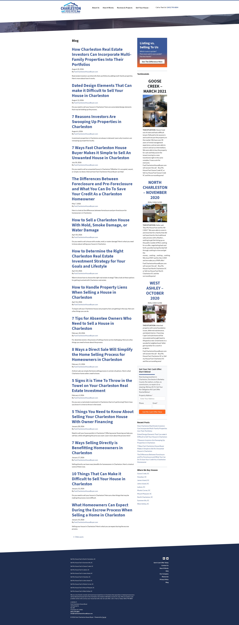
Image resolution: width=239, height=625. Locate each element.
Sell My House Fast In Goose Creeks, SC (81, 566)
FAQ (167, 571)
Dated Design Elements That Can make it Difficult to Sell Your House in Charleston (102, 91)
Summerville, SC (143, 500)
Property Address (146, 395)
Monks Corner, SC (143, 490)
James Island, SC (143, 480)
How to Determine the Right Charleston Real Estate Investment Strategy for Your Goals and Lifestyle (98, 258)
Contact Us (165, 565)
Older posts (79, 537)
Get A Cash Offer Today (161, 562)
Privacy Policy (164, 579)
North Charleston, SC (145, 497)
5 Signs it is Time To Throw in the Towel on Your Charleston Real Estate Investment (102, 386)
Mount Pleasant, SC (144, 494)
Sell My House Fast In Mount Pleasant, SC (82, 587)
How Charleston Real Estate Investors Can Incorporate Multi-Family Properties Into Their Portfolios (101, 57)
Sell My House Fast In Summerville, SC (81, 562)
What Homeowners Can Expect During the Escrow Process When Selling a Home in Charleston (102, 510)
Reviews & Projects (124, 8)
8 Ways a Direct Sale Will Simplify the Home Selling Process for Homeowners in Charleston (102, 354)
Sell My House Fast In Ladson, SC (79, 570)
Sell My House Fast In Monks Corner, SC (82, 584)
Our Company (164, 574)
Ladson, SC (141, 487)
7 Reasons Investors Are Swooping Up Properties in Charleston (96, 122)
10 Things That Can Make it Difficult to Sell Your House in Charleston (98, 479)
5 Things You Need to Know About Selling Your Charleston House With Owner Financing (103, 417)
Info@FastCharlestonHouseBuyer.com (81, 613)
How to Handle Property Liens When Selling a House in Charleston (99, 292)
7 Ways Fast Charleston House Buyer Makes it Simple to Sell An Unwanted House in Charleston (101, 153)
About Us (95, 8)
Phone (141, 403)
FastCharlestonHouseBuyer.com (86, 72)
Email (155, 403)
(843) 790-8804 (172, 7)
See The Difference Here (152, 62)
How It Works (108, 8)
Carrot (104, 617)
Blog (167, 582)
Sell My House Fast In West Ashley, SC (81, 591)
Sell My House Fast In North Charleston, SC (83, 559)
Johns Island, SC (143, 484)
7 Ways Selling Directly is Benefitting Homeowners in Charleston (97, 448)
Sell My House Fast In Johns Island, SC (81, 580)
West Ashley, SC (143, 504)
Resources (165, 576)
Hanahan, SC (142, 477)
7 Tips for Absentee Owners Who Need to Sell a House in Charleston (101, 323)
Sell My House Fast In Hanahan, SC (80, 577)
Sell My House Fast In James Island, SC (81, 573)
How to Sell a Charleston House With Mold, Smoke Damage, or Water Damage (100, 225)
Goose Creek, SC (143, 473)
